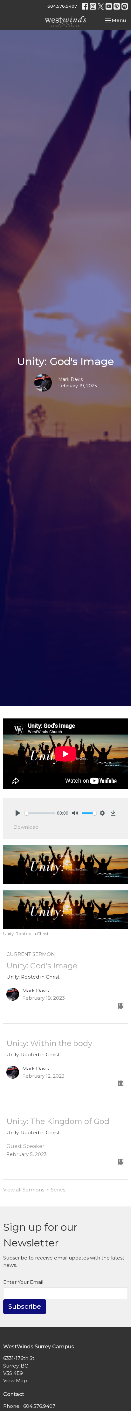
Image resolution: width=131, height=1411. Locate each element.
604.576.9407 (62, 6)
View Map (15, 1380)
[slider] (39, 813)
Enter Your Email (23, 1282)
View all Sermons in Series (34, 1190)
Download (25, 827)
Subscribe (24, 1306)
